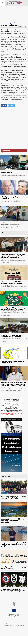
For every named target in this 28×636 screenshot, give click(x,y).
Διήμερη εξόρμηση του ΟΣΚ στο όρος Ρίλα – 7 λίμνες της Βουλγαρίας (12, 520)
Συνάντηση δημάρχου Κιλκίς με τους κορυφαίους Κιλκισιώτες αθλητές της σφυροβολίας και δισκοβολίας (13, 255)
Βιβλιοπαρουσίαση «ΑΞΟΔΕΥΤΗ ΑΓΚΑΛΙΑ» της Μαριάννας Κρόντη (12, 282)
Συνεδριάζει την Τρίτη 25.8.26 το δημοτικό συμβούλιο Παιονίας (12, 335)
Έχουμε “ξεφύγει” (6, 172)
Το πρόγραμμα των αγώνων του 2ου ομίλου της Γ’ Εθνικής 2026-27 (13, 590)
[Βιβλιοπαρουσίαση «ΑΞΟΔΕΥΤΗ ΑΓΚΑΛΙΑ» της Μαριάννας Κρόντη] (14, 272)
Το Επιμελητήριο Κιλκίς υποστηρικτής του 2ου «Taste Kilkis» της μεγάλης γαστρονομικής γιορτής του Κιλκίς (13, 309)
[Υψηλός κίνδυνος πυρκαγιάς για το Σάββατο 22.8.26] (14, 351)
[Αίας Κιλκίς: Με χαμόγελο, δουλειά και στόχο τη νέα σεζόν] (14, 486)
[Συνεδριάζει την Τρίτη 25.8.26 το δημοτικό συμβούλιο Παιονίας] (14, 325)
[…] (19, 177)
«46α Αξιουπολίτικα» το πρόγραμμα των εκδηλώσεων (14, 567)
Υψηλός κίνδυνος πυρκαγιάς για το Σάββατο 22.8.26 (12, 361)
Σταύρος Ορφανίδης (20, 625)
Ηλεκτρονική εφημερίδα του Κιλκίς (13, 623)
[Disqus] (14, 128)
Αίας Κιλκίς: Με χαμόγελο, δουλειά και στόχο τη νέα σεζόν (13, 497)
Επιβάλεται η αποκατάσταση (10, 223)
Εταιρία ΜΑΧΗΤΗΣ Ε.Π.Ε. (9, 625)
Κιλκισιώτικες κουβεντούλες (8, 23)
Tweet (12, 105)
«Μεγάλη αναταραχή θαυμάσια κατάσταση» (11, 197)
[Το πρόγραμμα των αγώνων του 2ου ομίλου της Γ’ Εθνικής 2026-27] (14, 579)
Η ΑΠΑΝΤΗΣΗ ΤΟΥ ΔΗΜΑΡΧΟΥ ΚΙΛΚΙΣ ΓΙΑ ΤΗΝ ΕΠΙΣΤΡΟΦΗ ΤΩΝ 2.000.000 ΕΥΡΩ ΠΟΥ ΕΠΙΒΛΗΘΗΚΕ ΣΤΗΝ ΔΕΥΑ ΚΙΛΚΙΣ (13, 385)
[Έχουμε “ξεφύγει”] (14, 162)
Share (4, 105)
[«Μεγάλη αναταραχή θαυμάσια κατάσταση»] (14, 187)
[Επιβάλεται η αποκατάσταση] (14, 213)
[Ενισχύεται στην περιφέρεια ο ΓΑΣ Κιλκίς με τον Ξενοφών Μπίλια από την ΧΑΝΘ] (14, 533)
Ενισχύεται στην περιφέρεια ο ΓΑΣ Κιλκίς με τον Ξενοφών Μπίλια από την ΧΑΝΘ (13, 544)
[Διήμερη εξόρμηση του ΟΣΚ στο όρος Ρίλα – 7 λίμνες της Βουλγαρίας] (14, 509)
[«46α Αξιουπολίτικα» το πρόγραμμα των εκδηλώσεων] (14, 557)
